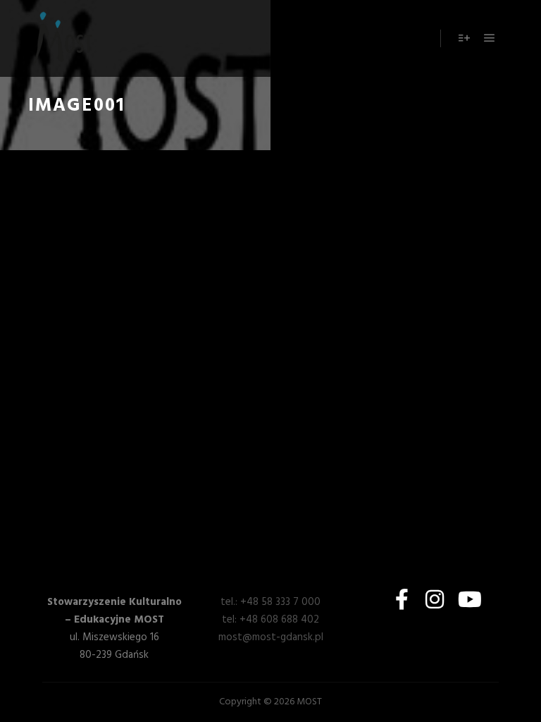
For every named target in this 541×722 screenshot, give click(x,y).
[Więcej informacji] (464, 38)
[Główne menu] (489, 38)
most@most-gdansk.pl (270, 637)
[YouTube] (467, 599)
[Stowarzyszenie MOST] (63, 38)
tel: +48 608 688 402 (270, 619)
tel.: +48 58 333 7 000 (270, 602)
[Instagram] (434, 599)
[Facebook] (402, 599)
